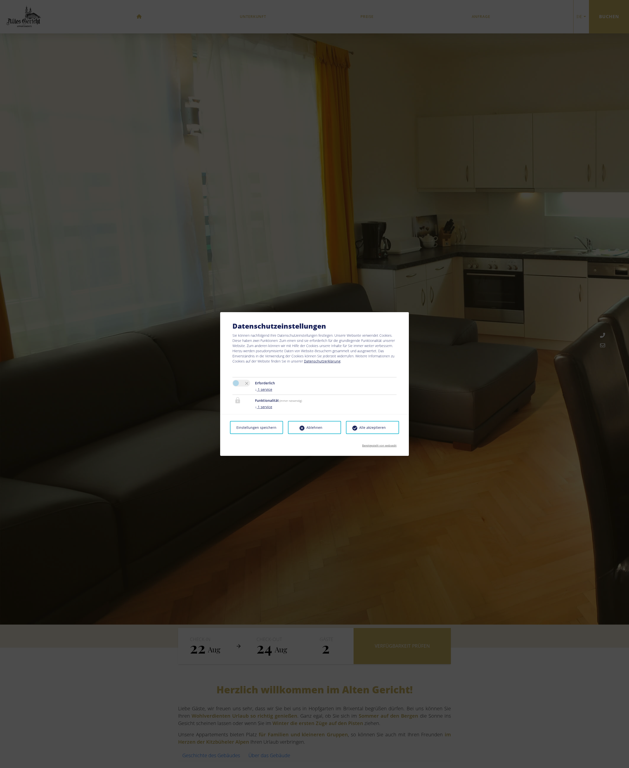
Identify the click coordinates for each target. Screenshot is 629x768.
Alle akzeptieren (372, 427)
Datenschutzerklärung (322, 361)
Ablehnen (314, 427)
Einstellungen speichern (256, 427)
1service (263, 389)
